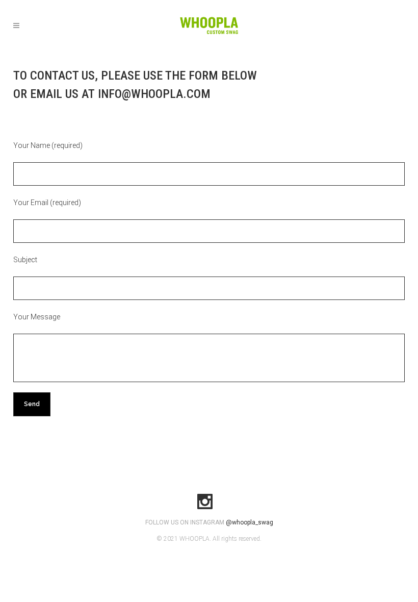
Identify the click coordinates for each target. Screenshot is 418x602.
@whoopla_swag (249, 522)
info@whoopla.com (154, 94)
